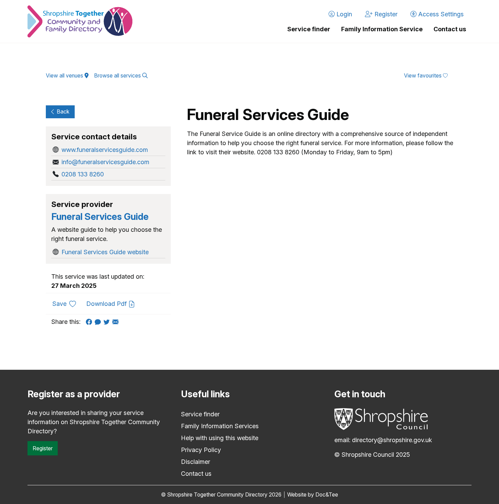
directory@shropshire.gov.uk (392, 440)
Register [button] (385, 14)
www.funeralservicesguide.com (104, 149)
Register (43, 448)
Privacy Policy (201, 449)
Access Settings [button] (440, 14)
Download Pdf (107, 303)
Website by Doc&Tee (312, 494)
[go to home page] (79, 21)
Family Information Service (382, 29)
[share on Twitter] (108, 321)
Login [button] (343, 14)
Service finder (308, 29)
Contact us (449, 29)
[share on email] (116, 321)
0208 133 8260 (82, 174)
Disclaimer (195, 461)
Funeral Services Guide (100, 216)
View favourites (423, 75)
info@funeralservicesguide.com (105, 162)
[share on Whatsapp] (99, 321)
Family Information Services (220, 426)
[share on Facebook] (90, 321)
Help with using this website (219, 437)
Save (66, 303)
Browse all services (118, 75)
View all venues (65, 75)
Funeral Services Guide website (105, 252)
